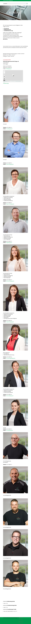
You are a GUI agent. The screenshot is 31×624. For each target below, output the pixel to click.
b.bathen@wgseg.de (10, 164)
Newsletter (21, 617)
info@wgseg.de (8, 68)
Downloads (21, 619)
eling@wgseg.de (9, 242)
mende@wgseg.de (9, 430)
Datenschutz (21, 621)
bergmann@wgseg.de (10, 204)
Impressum (21, 622)
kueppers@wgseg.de (10, 321)
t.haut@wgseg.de (9, 128)
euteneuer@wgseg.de (10, 281)
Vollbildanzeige (6, 83)
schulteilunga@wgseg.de (10, 358)
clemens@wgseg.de (9, 395)
